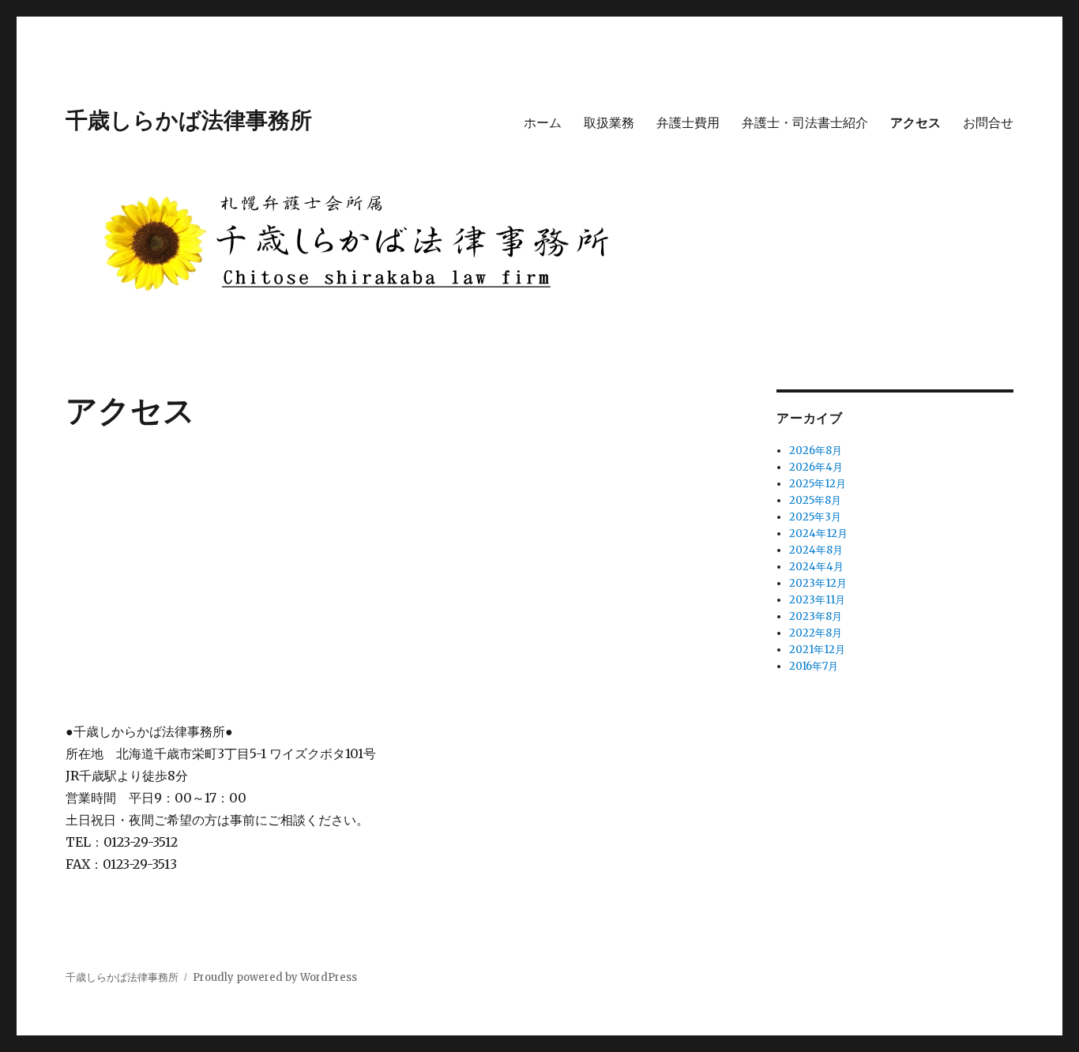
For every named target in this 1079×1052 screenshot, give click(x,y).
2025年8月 (815, 500)
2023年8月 (815, 616)
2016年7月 (813, 666)
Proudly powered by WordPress (275, 977)
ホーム (543, 122)
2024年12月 (818, 533)
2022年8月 (815, 633)
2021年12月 (817, 649)
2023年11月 (817, 600)
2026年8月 (815, 450)
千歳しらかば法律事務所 (189, 119)
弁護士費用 (688, 122)
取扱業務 (609, 122)
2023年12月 (818, 583)
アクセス (915, 122)
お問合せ (988, 122)
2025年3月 (815, 517)
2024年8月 (816, 550)
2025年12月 (817, 483)
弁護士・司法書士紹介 (805, 122)
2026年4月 (816, 467)
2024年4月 (816, 566)
